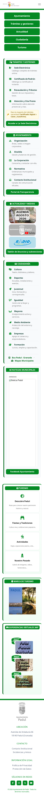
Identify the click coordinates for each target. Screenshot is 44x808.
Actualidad (22, 31)
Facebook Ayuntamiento (22, 471)
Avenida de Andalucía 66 (22, 732)
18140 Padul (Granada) (22, 735)
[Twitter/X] (25, 783)
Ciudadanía (22, 39)
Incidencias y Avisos (22, 752)
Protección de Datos (22, 769)
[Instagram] (19, 783)
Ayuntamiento (22, 15)
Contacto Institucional (22, 748)
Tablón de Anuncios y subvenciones (25, 251)
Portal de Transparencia (22, 192)
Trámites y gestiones (22, 23)
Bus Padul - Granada (21, 357)
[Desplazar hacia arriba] (36, 800)
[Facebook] (13, 783)
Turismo (22, 47)
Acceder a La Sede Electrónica (22, 123)
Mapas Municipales (24, 360)
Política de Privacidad (22, 765)
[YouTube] (31, 783)
